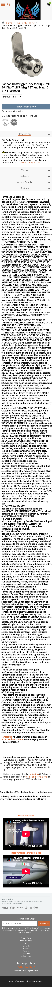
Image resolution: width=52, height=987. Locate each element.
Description (24, 134)
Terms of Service (26, 941)
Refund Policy (26, 956)
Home (8, 23)
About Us (26, 946)
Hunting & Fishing (25, 23)
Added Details (24, 182)
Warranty (26, 951)
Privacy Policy (26, 938)
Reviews (24, 188)
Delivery (24, 176)
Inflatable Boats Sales (22, 981)
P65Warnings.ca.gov (31, 162)
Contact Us (26, 954)
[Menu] (3, 4)
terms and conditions (12, 739)
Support (26, 948)
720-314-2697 (26, 967)
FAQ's (26, 943)
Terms (24, 170)
